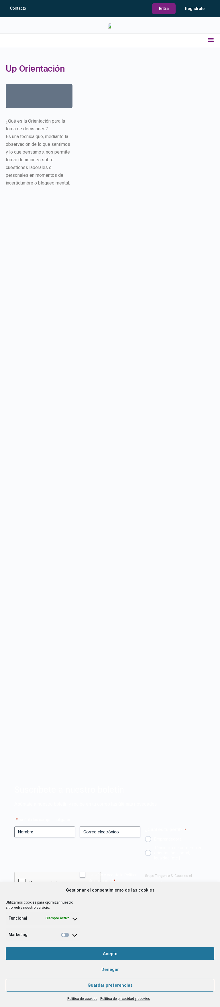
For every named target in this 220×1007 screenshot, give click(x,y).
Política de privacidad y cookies (125, 999)
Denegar (110, 969)
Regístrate (195, 8)
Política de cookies (82, 999)
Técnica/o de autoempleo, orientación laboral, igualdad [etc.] (178, 853)
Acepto (110, 953)
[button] (211, 39)
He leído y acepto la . (113, 878)
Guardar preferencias (110, 985)
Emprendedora (168, 839)
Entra (164, 8)
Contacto (18, 8)
